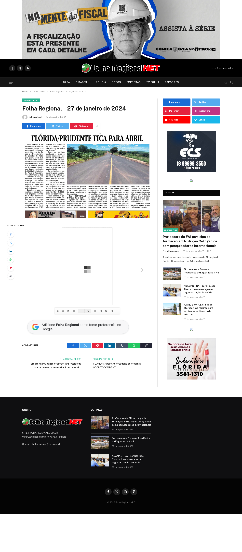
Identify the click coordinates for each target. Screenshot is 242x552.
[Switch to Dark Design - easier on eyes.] (226, 82)
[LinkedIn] (10, 251)
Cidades (81, 82)
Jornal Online (31, 100)
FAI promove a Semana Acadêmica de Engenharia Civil (201, 271)
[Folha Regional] (121, 68)
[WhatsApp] (10, 259)
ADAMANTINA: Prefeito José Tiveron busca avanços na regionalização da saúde (199, 289)
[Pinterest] (10, 268)
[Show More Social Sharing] (97, 126)
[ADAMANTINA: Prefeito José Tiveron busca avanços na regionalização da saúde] (172, 290)
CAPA (66, 82)
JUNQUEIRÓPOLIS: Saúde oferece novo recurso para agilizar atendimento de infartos (198, 309)
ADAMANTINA (170, 230)
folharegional (35, 117)
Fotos (116, 82)
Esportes (172, 82)
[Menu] (11, 82)
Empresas (134, 82)
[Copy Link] (10, 276)
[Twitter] (10, 242)
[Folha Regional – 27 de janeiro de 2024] (87, 176)
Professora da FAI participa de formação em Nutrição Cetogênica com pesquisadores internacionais (190, 241)
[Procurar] (231, 82)
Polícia (101, 82)
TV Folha (152, 82)
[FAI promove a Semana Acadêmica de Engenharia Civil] (172, 273)
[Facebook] (10, 234)
